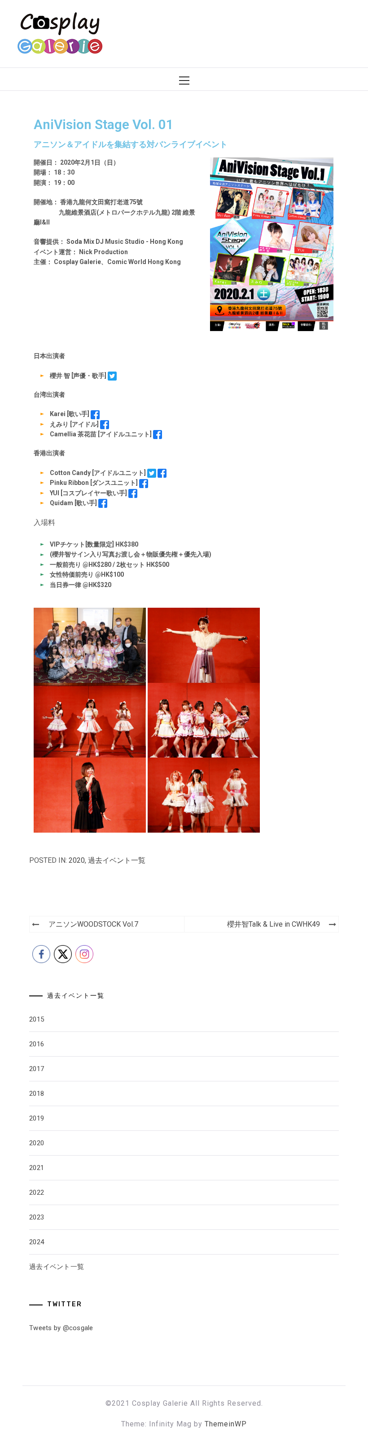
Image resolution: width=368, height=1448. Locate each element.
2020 (77, 860)
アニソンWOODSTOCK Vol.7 (93, 924)
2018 (36, 1093)
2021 (36, 1168)
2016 (36, 1044)
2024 (36, 1242)
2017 (36, 1069)
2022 (36, 1192)
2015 (36, 1019)
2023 (36, 1217)
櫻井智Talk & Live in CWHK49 (273, 924)
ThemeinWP (226, 1424)
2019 (36, 1118)
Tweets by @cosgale (61, 1328)
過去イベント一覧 (116, 860)
